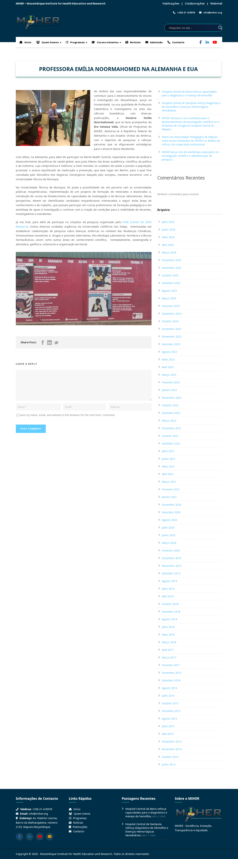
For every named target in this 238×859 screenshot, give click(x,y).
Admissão (156, 42)
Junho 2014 (168, 764)
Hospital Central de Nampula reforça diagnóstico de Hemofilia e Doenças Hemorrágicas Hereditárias (191, 106)
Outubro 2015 (170, 703)
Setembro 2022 (171, 413)
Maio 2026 (168, 237)
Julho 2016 (168, 695)
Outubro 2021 (170, 436)
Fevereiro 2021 (171, 489)
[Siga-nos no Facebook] (19, 836)
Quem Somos (50, 42)
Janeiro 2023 (169, 390)
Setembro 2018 (171, 611)
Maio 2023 (168, 359)
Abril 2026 (168, 245)
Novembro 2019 (171, 566)
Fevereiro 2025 (171, 306)
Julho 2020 (168, 527)
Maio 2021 (168, 466)
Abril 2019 (168, 596)
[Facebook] (200, 42)
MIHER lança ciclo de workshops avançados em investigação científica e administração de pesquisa (190, 155)
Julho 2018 (168, 627)
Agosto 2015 (169, 718)
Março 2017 (169, 657)
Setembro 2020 (171, 512)
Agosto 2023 (169, 352)
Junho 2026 (168, 229)
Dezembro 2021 (171, 428)
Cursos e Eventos (107, 42)
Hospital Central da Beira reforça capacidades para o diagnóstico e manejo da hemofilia (189, 93)
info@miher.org (38, 813)
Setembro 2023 (171, 344)
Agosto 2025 (169, 290)
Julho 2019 (168, 588)
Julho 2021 (168, 451)
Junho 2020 (168, 535)
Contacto (178, 42)
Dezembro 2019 (171, 558)
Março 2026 (169, 252)
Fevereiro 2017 (171, 665)
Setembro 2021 (171, 443)
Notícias (135, 42)
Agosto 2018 (169, 619)
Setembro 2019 (171, 573)
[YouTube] (214, 42)
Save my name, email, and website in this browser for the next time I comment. (67, 415)
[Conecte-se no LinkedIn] (29, 836)
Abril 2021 (168, 474)
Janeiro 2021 (169, 497)
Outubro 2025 (170, 275)
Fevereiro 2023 (171, 382)
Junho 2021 (168, 459)
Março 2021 (169, 481)
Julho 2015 (168, 726)
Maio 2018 (168, 634)
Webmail (216, 3)
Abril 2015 (168, 734)
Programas (77, 42)
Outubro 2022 (170, 405)
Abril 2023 (168, 367)
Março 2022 (169, 420)
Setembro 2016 (171, 680)
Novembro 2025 (171, 267)
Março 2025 (169, 298)
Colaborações (195, 3)
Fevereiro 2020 (171, 550)
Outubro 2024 (170, 321)
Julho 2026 (168, 222)
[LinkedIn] (207, 42)
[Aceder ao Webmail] (49, 836)
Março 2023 (169, 374)
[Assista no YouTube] (39, 836)
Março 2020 (169, 543)
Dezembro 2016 (171, 672)
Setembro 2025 (171, 283)
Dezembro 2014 (171, 741)
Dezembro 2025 (171, 260)
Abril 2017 (168, 650)
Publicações (171, 3)
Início (27, 42)
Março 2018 (169, 642)
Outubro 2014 (170, 757)
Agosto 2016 (169, 688)
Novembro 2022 (171, 397)
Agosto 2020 (169, 520)
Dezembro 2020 (171, 504)
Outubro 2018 (170, 604)
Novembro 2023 (171, 336)
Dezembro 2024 (171, 313)
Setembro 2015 (171, 711)
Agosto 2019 (169, 581)
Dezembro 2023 (171, 329)
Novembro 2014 (171, 749)
